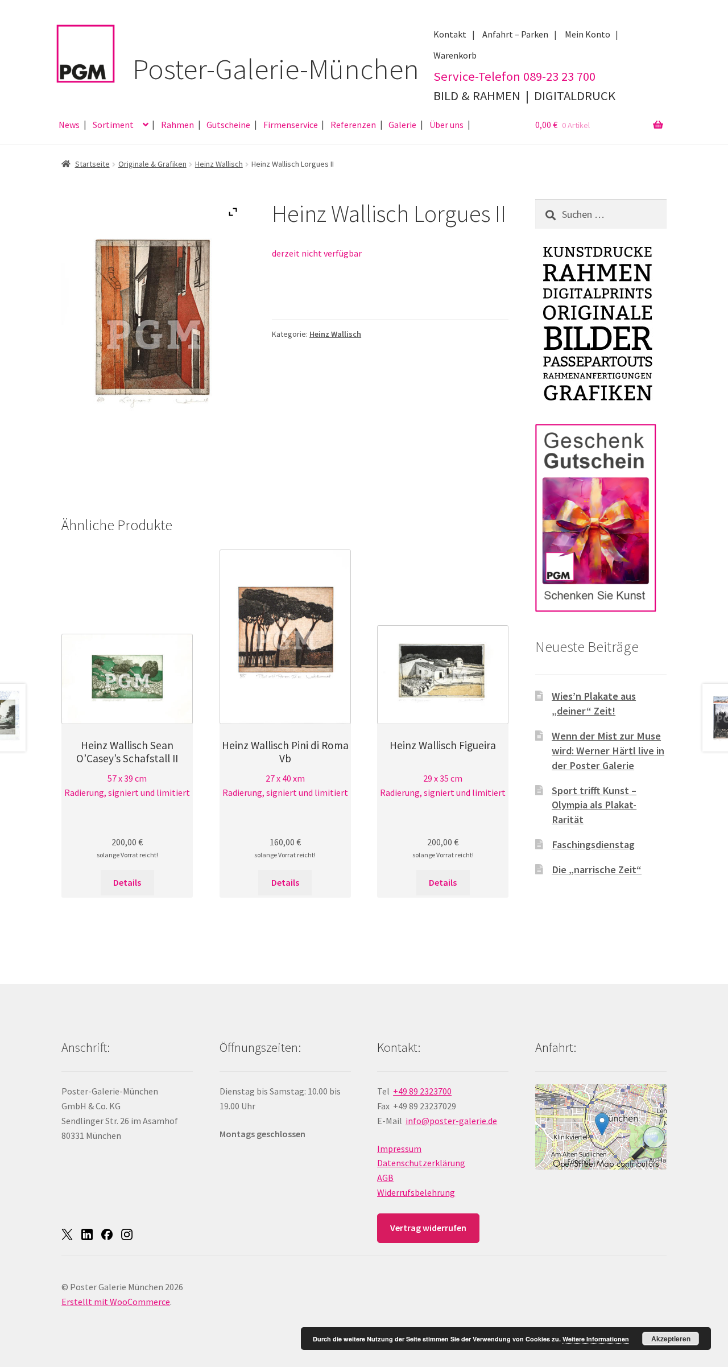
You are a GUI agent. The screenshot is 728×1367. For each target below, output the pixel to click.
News (69, 124)
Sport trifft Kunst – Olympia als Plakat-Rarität (594, 805)
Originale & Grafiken (152, 164)
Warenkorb (455, 55)
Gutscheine (228, 124)
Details (127, 882)
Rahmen (177, 124)
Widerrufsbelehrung (416, 1192)
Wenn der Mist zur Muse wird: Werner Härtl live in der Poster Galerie (608, 750)
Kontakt (449, 34)
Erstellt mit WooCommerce (115, 1301)
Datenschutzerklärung (421, 1162)
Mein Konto (587, 34)
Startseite (92, 164)
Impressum (399, 1148)
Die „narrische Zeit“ (597, 869)
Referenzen (353, 124)
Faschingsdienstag (593, 844)
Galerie (402, 124)
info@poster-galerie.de (451, 1120)
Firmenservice (290, 124)
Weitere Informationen (595, 1339)
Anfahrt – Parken (515, 34)
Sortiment (113, 124)
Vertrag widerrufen (428, 1227)
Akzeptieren (670, 1338)
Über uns (446, 124)
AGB (385, 1177)
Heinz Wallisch (219, 164)
